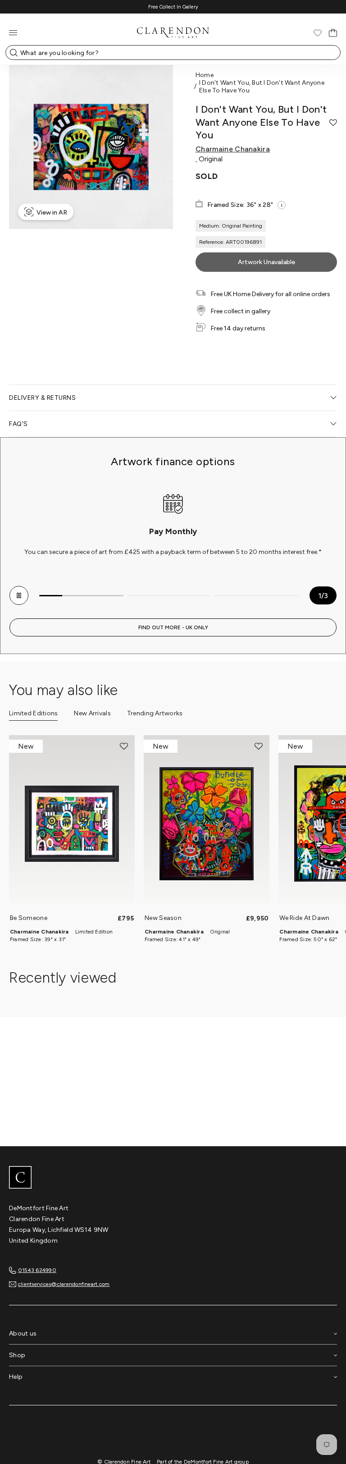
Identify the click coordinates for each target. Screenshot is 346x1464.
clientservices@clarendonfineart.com (63, 1284)
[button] (333, 123)
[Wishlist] (318, 33)
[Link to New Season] (206, 823)
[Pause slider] (18, 595)
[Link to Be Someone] (72, 823)
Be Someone (28, 918)
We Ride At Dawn (304, 918)
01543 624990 (37, 1270)
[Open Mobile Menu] (13, 32)
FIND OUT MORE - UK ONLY (173, 627)
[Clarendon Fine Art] (173, 1178)
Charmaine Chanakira (233, 149)
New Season (163, 918)
